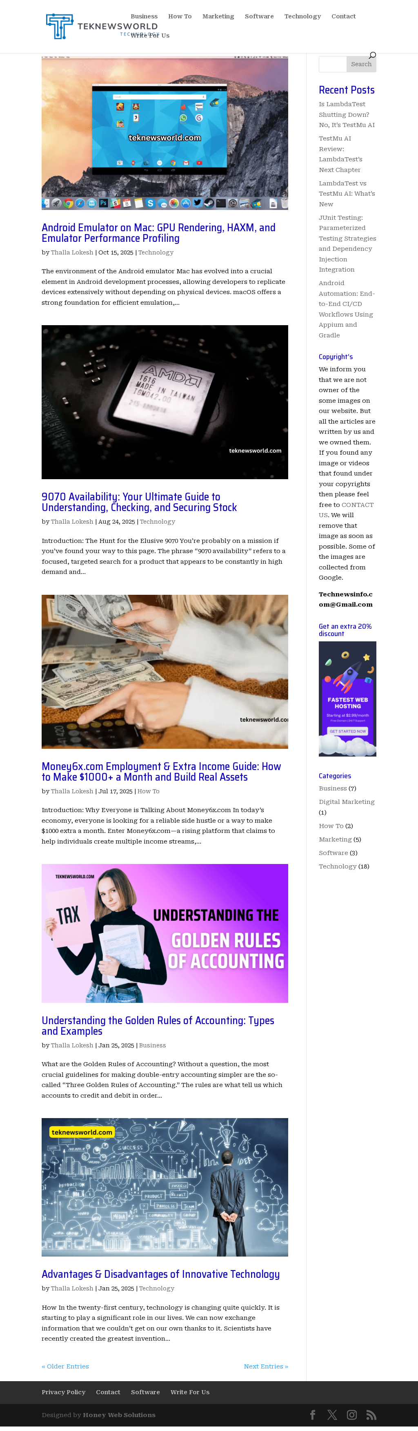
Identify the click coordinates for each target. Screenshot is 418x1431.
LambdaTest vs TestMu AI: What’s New (347, 194)
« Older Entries (65, 1366)
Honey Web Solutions (119, 1415)
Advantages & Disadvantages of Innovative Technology (161, 1274)
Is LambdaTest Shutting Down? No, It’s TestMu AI (347, 114)
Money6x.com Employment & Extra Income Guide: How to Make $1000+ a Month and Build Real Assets (161, 771)
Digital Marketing (347, 802)
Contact (343, 16)
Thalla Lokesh (72, 252)
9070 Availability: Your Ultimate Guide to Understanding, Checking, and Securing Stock (139, 502)
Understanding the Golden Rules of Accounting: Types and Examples (158, 1025)
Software (259, 16)
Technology (303, 16)
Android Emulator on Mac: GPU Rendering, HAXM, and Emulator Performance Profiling (159, 232)
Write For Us (150, 36)
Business (144, 16)
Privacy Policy (63, 1392)
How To (180, 16)
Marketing (218, 16)
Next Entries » (266, 1366)
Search (361, 64)
